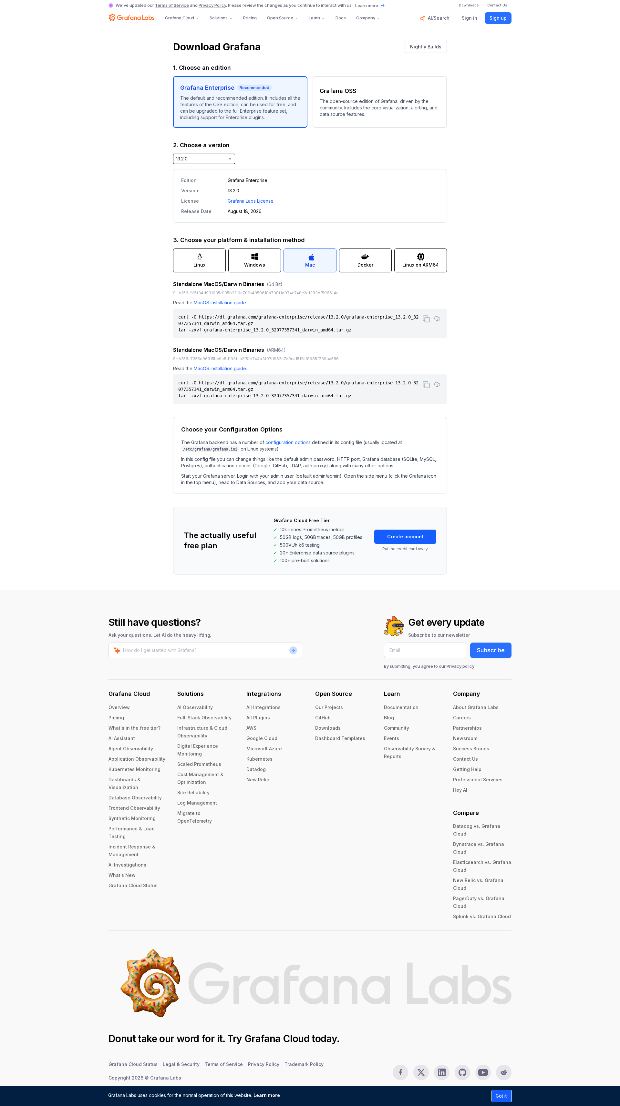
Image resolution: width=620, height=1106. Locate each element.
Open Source (280, 17)
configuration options (288, 442)
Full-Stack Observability (204, 717)
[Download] (437, 319)
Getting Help (467, 769)
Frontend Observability (134, 808)
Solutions (219, 17)
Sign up (498, 18)
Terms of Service (172, 5)
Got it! (502, 1096)
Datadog (256, 769)
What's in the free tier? (134, 728)
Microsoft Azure (264, 748)
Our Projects (329, 707)
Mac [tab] (310, 265)
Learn (314, 17)
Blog (389, 717)
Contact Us (465, 759)
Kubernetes (259, 759)
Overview (119, 707)
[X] (421, 1072)
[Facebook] (400, 1072)
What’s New (122, 875)
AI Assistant (121, 738)
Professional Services (477, 779)
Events (391, 738)
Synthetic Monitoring (132, 818)
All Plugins (258, 717)
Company (365, 17)
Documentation (401, 707)
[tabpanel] (310, 342)
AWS (251, 728)
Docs (341, 17)
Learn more (266, 1095)
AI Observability (195, 707)
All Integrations (263, 707)
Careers (462, 717)
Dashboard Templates (340, 738)
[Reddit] (504, 1072)
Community (396, 728)
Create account (405, 536)
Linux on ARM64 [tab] (420, 265)
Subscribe (491, 650)
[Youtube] (483, 1072)
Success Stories (471, 748)
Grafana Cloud (179, 17)
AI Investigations (127, 865)
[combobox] (204, 159)
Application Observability (136, 759)
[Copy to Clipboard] (426, 319)
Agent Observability (130, 748)
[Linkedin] (442, 1072)
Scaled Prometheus (199, 764)
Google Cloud (261, 738)
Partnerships (467, 728)
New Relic (257, 779)
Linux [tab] (199, 265)
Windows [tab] (254, 265)
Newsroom (465, 738)
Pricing (250, 17)
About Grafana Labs (476, 707)
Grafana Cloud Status (133, 885)
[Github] (462, 1072)
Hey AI (460, 790)
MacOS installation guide (220, 302)
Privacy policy (460, 666)
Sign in (469, 18)
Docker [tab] (365, 265)
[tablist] (310, 260)
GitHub (323, 717)
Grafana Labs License (251, 201)
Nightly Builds (425, 46)
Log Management (197, 803)
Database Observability (135, 797)
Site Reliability (193, 792)
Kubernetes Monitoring (134, 769)
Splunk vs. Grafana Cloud (482, 916)
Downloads (328, 728)
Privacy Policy (212, 5)
